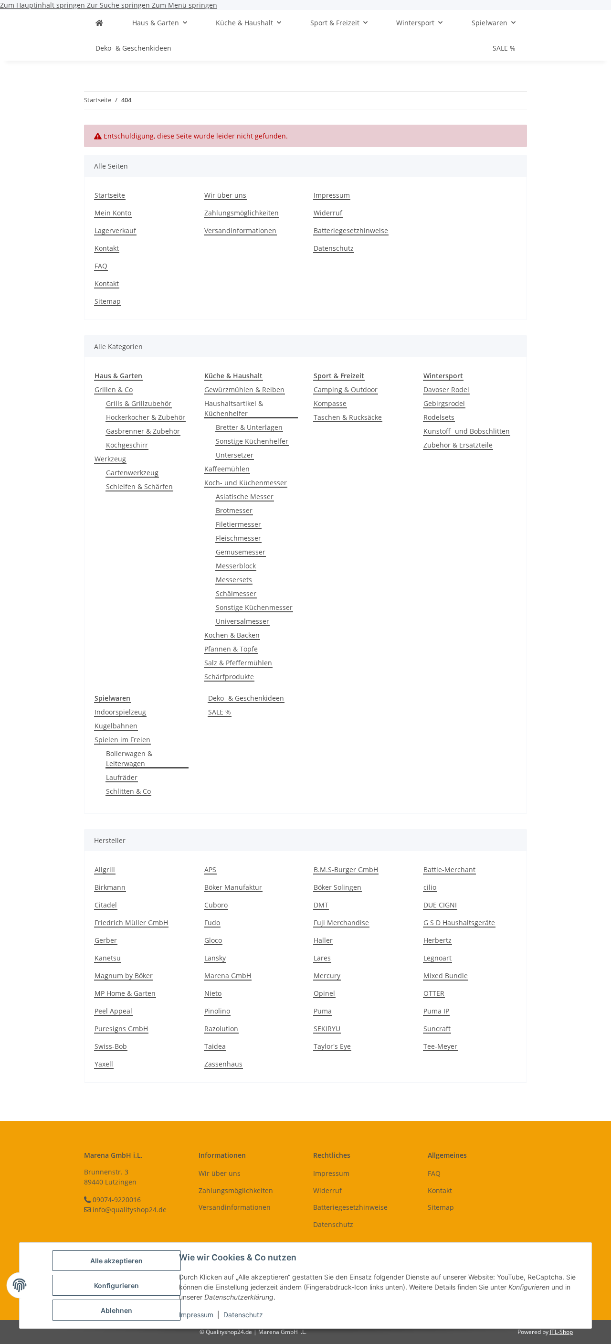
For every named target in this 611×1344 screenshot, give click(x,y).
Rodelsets (438, 417)
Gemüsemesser (240, 551)
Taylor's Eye (332, 1046)
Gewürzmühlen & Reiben (244, 389)
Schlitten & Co (128, 791)
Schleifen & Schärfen (139, 486)
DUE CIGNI (440, 904)
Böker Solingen (337, 887)
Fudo (212, 922)
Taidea (215, 1046)
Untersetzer (234, 454)
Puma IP (436, 1010)
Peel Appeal (113, 1010)
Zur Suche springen (119, 5)
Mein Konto (113, 212)
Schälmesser (236, 593)
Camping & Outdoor (346, 389)
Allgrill (105, 869)
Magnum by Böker (124, 975)
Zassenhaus (223, 1063)
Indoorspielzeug (120, 711)
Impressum (196, 1315)
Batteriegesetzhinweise (351, 230)
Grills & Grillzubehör (138, 403)
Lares (322, 957)
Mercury (327, 975)
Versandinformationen (240, 230)
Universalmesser (242, 621)
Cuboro (216, 904)
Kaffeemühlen (227, 468)
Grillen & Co (114, 389)
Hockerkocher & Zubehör (145, 417)
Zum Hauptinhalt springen (43, 5)
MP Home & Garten (125, 993)
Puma (323, 1010)
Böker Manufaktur (233, 887)
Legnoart (437, 957)
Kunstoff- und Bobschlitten (466, 431)
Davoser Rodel (446, 389)
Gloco (213, 940)
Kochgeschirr (127, 444)
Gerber (106, 940)
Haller (323, 940)
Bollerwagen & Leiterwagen (129, 758)
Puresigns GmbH (121, 1028)
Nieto (212, 993)
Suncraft (437, 1028)
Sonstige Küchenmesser (254, 607)
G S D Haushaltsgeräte (459, 922)
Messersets (234, 579)
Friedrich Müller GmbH (131, 922)
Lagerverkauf (115, 230)
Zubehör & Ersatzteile (458, 444)
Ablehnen (116, 1310)
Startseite (110, 195)
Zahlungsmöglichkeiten (241, 212)
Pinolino (217, 1010)
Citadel (106, 904)
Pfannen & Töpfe (231, 648)
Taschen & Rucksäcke (348, 417)
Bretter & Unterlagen (249, 427)
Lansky (215, 957)
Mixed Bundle (445, 975)
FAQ (101, 265)
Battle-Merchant (449, 869)
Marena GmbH (227, 975)
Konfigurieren (116, 1285)
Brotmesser (234, 510)
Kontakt (107, 248)
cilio (429, 887)
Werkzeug (110, 458)
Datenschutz (243, 1315)
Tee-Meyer (440, 1046)
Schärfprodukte (229, 676)
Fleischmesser (238, 538)
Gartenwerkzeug (132, 472)
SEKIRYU (327, 1028)
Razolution (221, 1028)
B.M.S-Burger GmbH (346, 869)
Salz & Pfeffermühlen (238, 662)
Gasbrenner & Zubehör (143, 431)
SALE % (219, 711)
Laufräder (121, 777)
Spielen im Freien (122, 739)
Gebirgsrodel (444, 403)
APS (210, 869)
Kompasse (330, 403)
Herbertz (437, 940)
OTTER (433, 993)
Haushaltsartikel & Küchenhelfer (233, 408)
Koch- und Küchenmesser (245, 482)
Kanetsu (108, 957)
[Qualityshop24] (99, 22)
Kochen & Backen (232, 635)
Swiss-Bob (111, 1046)
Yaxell (104, 1063)
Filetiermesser (238, 524)
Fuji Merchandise (341, 922)
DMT (321, 904)
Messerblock (236, 565)
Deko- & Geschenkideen (246, 698)
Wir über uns (225, 195)
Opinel (324, 993)
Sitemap (108, 301)
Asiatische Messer (245, 496)
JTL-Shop (561, 1332)
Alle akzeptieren (116, 1261)
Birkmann (110, 887)
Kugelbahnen (116, 725)
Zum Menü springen (184, 5)
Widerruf (328, 212)
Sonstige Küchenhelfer (252, 441)
